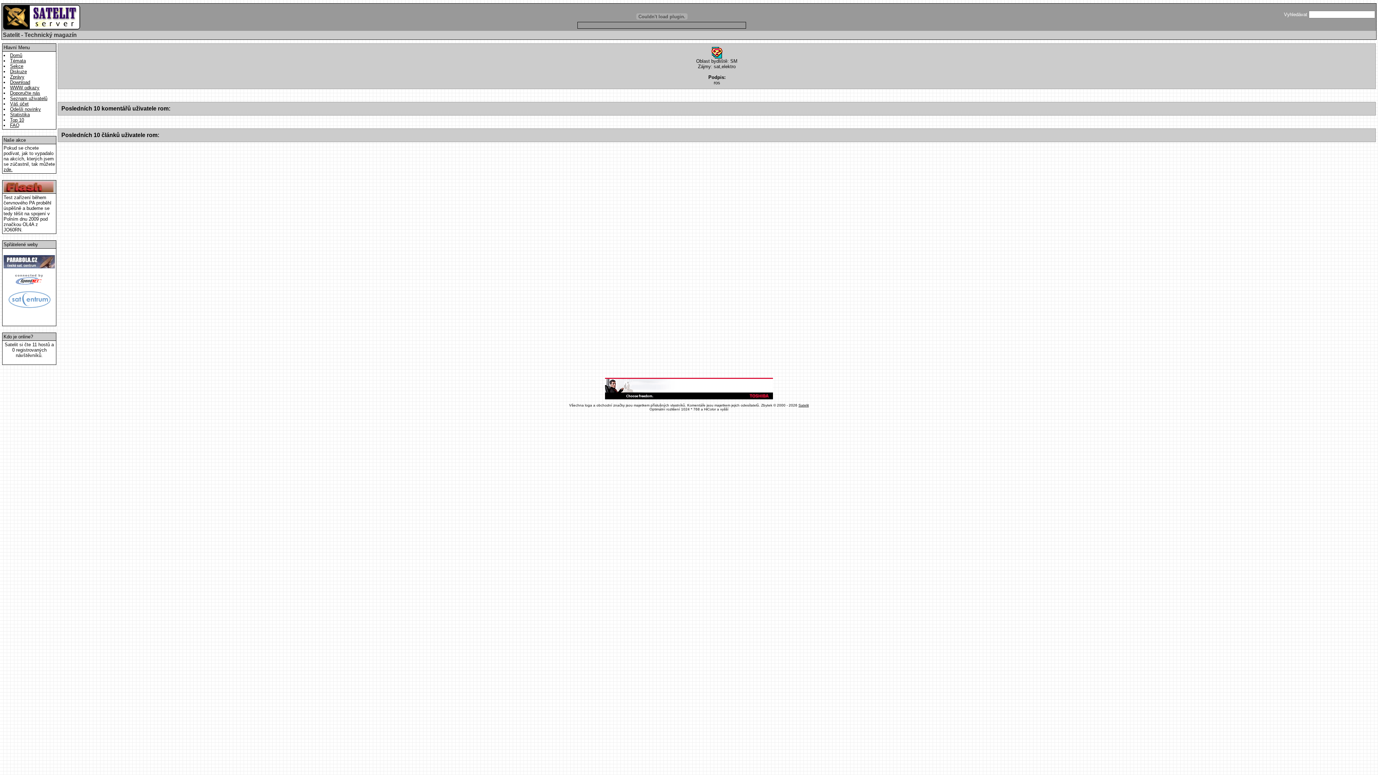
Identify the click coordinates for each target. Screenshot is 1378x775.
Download (20, 82)
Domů (16, 55)
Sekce (16, 66)
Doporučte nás (25, 93)
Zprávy (17, 77)
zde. (8, 169)
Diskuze (18, 71)
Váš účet (19, 104)
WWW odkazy (24, 87)
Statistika (20, 114)
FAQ (14, 125)
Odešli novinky (25, 109)
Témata (18, 61)
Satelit (803, 405)
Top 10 (17, 120)
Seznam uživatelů (28, 98)
